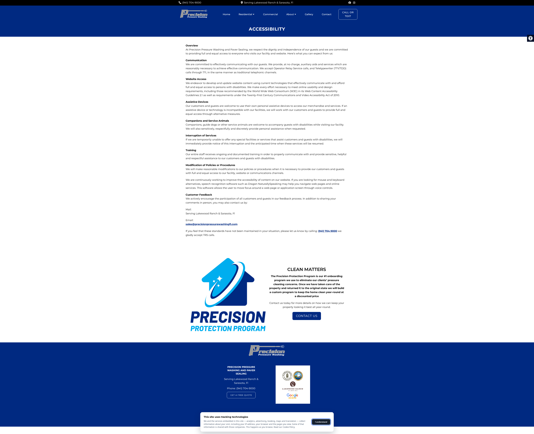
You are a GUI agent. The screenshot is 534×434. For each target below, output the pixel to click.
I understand (321, 422)
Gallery (309, 14)
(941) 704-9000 (191, 2)
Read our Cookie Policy (284, 427)
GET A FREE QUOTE (241, 395)
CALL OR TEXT (348, 14)
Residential (245, 14)
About (290, 14)
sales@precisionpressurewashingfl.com (212, 224)
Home (226, 14)
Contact (326, 14)
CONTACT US (306, 316)
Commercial (270, 14)
